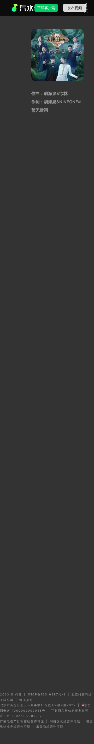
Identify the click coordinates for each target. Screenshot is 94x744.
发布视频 (74, 7)
